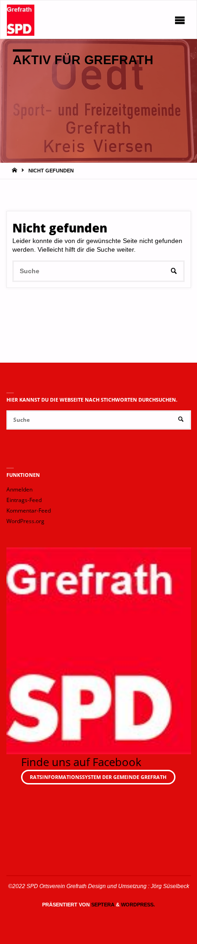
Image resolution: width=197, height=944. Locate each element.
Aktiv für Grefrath (83, 59)
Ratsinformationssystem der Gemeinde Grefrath (98, 776)
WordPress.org (25, 521)
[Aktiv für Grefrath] (21, 20)
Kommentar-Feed (28, 510)
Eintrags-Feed (24, 500)
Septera (102, 904)
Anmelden (19, 489)
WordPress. (138, 904)
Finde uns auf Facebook (81, 761)
